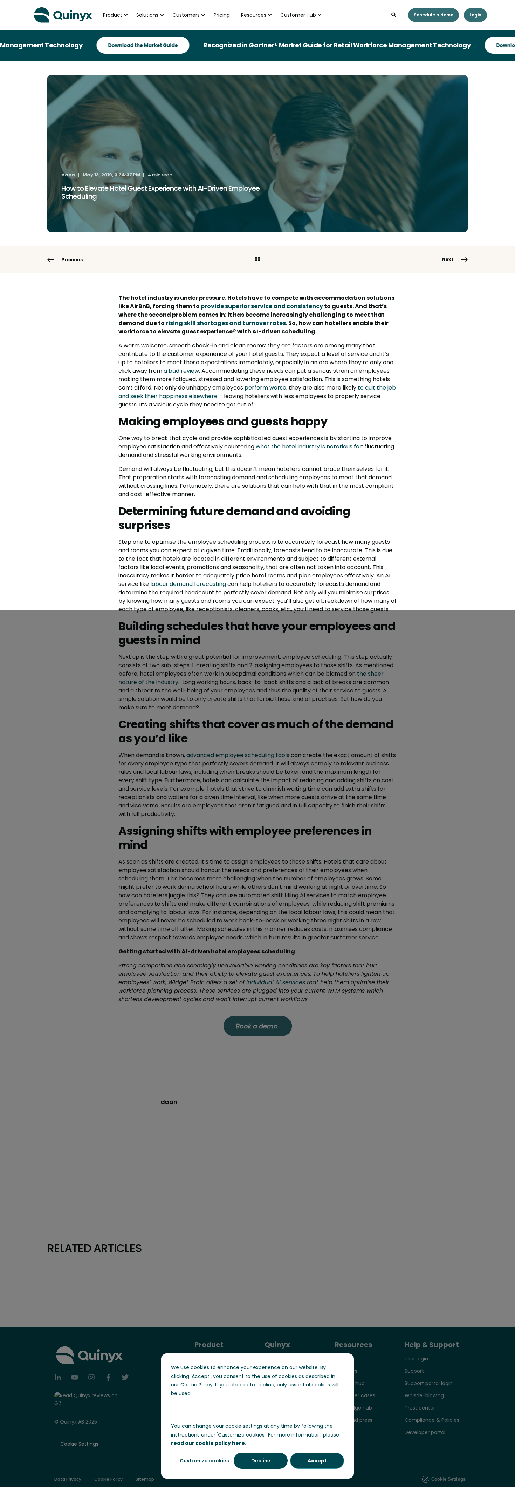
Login (475, 15)
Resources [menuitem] (253, 15)
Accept (317, 1460)
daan (68, 174)
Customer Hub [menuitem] (298, 15)
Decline (260, 1460)
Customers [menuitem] (186, 15)
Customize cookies (204, 1460)
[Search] (394, 14)
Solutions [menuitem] (147, 15)
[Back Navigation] (257, 260)
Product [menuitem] (112, 15)
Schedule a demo (433, 15)
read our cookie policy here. (208, 1443)
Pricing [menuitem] (222, 15)
